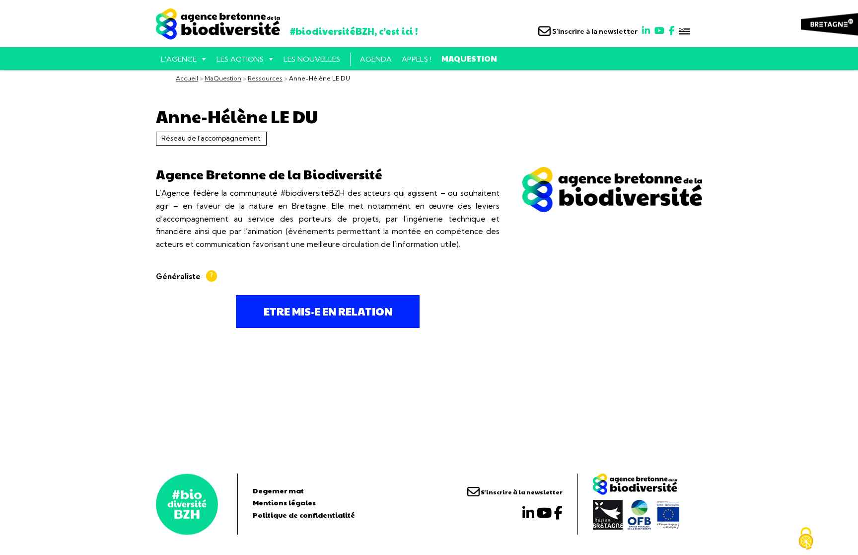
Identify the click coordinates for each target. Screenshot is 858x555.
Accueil (187, 78)
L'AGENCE (179, 59)
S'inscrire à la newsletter (594, 31)
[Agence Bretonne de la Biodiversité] (187, 504)
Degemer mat (278, 490)
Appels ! (416, 59)
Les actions (240, 59)
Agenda (376, 59)
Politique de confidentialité (304, 515)
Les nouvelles (312, 59)
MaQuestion (469, 58)
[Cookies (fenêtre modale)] (805, 538)
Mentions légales (284, 502)
